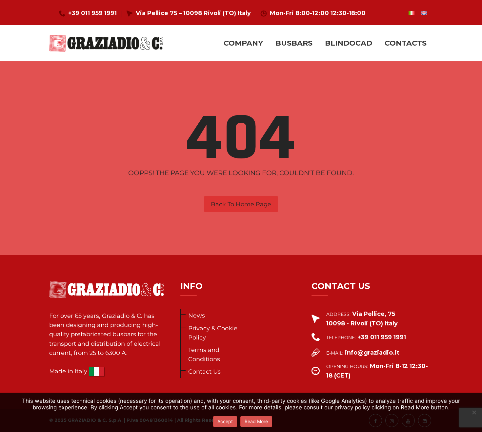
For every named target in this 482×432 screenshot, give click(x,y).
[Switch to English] (424, 12)
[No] (474, 412)
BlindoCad (348, 43)
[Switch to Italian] (411, 12)
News (196, 315)
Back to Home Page (241, 204)
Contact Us (204, 371)
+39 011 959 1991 (92, 13)
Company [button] (243, 43)
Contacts (406, 43)
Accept (225, 421)
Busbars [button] (293, 43)
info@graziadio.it (372, 352)
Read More (256, 421)
